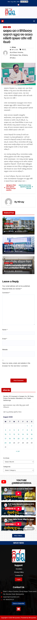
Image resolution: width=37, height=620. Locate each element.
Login (18, 579)
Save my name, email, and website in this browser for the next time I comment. (16, 364)
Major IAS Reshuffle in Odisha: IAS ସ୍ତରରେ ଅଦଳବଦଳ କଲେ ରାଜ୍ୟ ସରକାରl (18, 228)
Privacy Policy (19, 572)
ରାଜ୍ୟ (9, 27)
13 (18, 434)
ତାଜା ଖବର (7, 223)
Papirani (19, 231)
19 (14, 438)
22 (27, 438)
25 (10, 443)
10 (5, 434)
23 (31, 438)
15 (27, 434)
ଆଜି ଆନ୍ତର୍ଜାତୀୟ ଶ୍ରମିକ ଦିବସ (12, 412)
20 (18, 438)
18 (10, 438)
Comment (6, 293)
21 (23, 438)
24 (5, 443)
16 (31, 434)
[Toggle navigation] (34, 21)
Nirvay (14, 47)
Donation (19, 569)
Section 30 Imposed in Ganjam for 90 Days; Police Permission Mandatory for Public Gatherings (18, 398)
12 (14, 434)
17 (5, 438)
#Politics (13, 58)
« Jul (17, 451)
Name (5, 330)
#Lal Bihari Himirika (16, 52)
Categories (6, 467)
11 (10, 434)
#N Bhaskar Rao (15, 55)
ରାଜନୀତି (5, 27)
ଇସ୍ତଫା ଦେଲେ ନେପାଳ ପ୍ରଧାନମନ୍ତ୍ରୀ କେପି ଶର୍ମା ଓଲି (25, 186)
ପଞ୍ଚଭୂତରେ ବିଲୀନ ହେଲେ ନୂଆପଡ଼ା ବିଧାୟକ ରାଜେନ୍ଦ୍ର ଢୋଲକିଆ (11, 187)
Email (4, 339)
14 (23, 434)
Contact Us (19, 575)
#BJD (24, 49)
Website (5, 349)
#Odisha (25, 55)
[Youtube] (18, 609)
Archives (6, 458)
